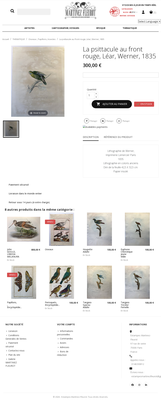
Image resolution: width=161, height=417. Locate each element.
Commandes (66, 338)
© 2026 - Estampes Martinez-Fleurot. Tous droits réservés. (80, 396)
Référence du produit (118, 136)
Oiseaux (49, 249)
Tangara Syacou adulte (87, 304)
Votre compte (66, 324)
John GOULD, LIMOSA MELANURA (11, 253)
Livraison (12, 331)
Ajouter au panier (112, 104)
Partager (93, 121)
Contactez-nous (16, 350)
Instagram (139, 384)
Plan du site (14, 354)
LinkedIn (146, 384)
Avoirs (62, 342)
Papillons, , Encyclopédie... (11, 304)
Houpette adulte (87, 250)
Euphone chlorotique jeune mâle (125, 253)
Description (91, 136)
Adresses (64, 347)
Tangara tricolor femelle (125, 304)
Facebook (132, 384)
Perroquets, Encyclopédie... (49, 303)
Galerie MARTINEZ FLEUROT (11, 362)
